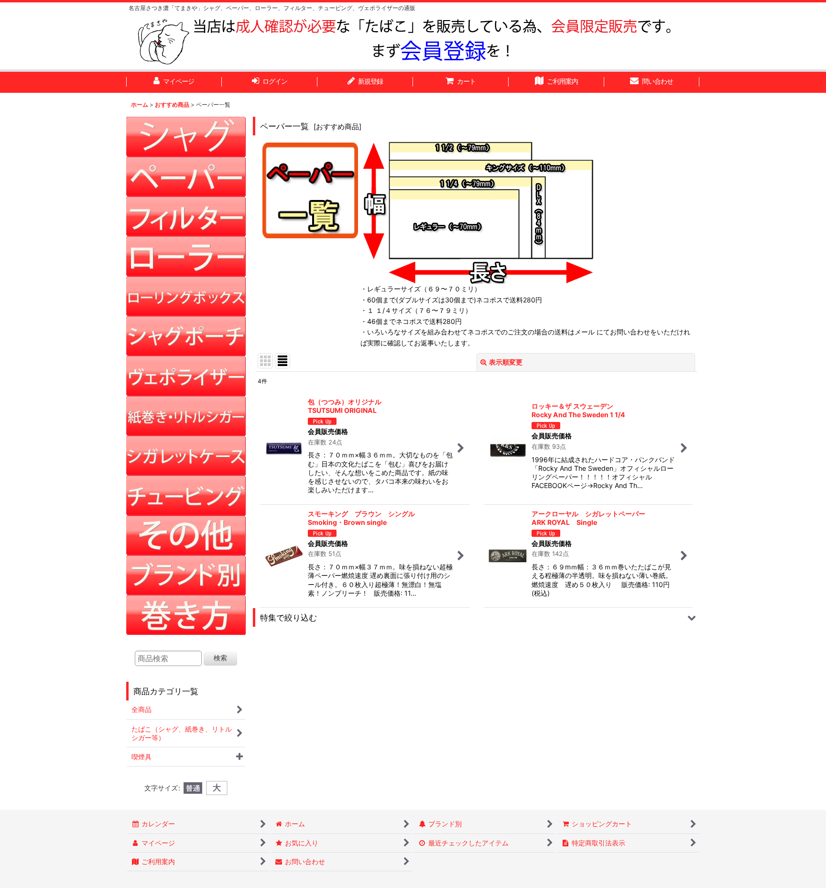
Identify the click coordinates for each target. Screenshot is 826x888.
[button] (476, 617)
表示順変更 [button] (505, 362)
